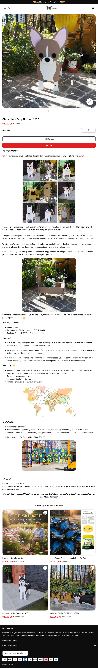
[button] (4, 7)
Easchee (10, 664)
